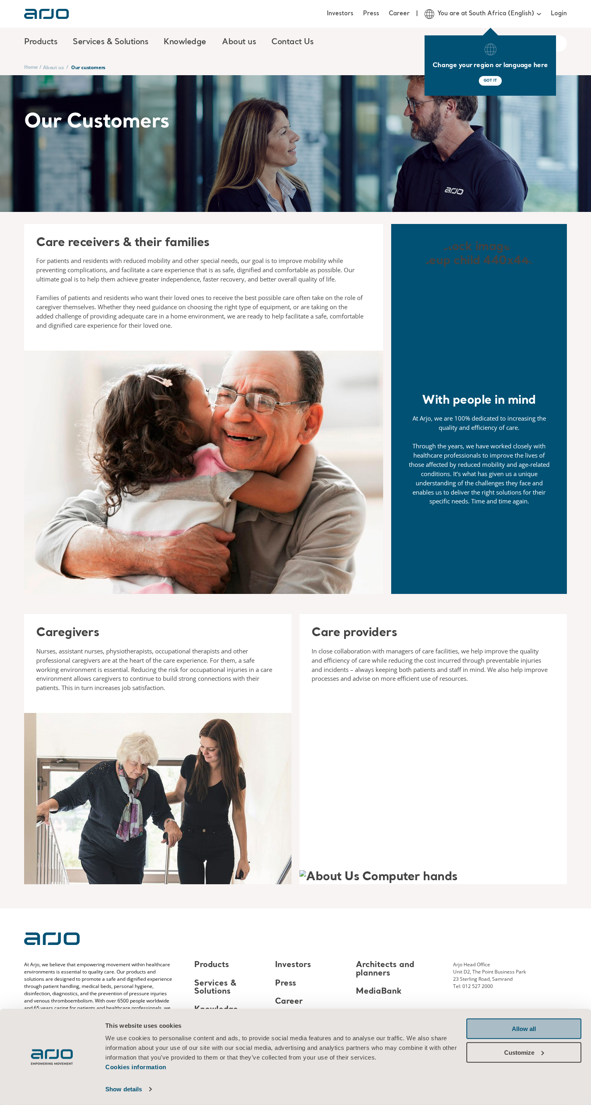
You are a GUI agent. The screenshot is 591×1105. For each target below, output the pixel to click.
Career (399, 13)
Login (559, 13)
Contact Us (292, 42)
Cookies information (135, 1067)
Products (211, 965)
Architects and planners (385, 969)
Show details (123, 1089)
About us (53, 67)
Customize (519, 1052)
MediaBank (379, 992)
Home (31, 67)
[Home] (46, 14)
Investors (340, 13)
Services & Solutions (215, 988)
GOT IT (490, 80)
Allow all (524, 1028)
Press (371, 13)
